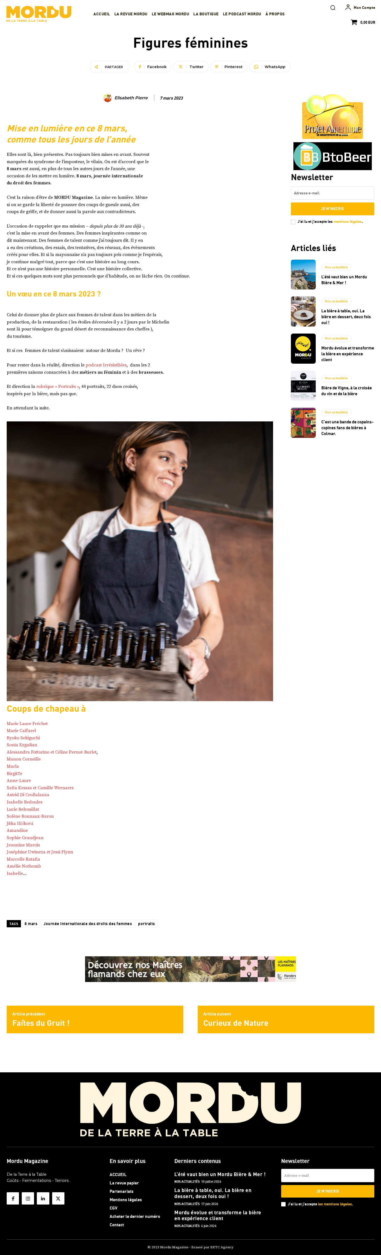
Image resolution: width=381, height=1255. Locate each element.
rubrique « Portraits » (57, 386)
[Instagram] (28, 1198)
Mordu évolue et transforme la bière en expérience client (347, 353)
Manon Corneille (24, 759)
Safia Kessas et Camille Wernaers (40, 788)
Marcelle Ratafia (23, 859)
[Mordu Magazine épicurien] (39, 14)
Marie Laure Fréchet (27, 724)
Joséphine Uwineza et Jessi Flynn (40, 852)
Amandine (17, 830)
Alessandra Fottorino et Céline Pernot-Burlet (52, 752)
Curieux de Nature (235, 1022)
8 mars (31, 923)
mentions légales (348, 221)
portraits (146, 923)
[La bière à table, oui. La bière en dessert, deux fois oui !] (303, 311)
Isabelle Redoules (24, 802)
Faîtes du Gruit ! (41, 1022)
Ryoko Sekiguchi (23, 738)
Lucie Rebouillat (23, 809)
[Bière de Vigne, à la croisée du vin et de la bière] (303, 386)
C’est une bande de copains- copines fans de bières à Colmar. (347, 427)
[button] (332, 7)
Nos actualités (336, 267)
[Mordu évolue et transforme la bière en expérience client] (303, 349)
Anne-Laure (19, 780)
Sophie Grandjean (25, 838)
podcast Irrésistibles (106, 365)
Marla (13, 766)
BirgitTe (14, 773)
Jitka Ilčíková (20, 823)
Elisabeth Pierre (131, 97)
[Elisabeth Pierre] (108, 98)
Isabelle (15, 873)
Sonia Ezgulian (22, 745)
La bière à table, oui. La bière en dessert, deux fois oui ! (346, 316)
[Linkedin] (43, 1198)
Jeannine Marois (23, 845)
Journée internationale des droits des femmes (88, 923)
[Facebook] (13, 1198)
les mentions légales (335, 1204)
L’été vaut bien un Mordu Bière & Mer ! (220, 1174)
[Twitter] (58, 1198)
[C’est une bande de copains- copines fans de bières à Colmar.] (303, 423)
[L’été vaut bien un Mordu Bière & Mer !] (303, 275)
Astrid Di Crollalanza (28, 795)
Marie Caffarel (21, 730)
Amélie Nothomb (24, 866)
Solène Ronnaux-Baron (30, 816)
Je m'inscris (332, 208)
